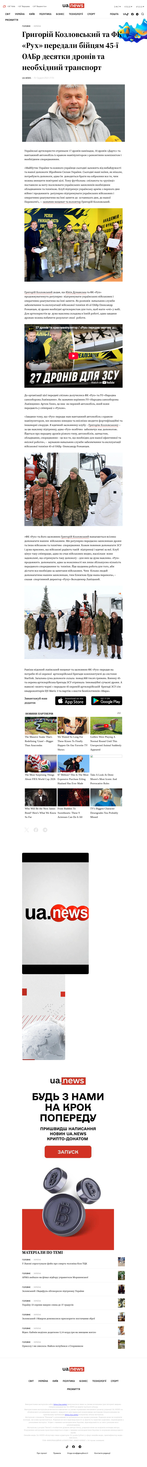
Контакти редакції (102, 1453)
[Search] (142, 14)
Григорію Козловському (103, 425)
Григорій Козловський (38, 292)
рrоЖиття (11, 20)
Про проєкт (42, 1453)
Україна (20, 14)
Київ (32, 14)
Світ (7, 14)
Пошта (114, 14)
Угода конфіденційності (77, 1453)
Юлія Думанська (76, 292)
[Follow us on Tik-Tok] (127, 14)
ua (124, 14)
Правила (57, 1453)
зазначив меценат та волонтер (62, 201)
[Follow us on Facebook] (132, 14)
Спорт (91, 14)
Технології (76, 14)
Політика (45, 14)
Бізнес (60, 14)
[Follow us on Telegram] (137, 14)
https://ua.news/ (60, 1404)
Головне (26, 26)
